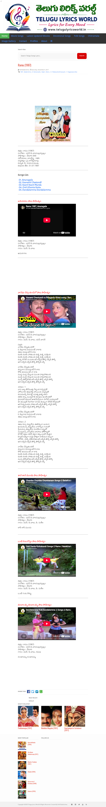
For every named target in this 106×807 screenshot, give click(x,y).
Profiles (34, 41)
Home (5, 35)
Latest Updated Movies (38, 35)
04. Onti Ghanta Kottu (30, 187)
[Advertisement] (53, 90)
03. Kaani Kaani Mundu (30, 184)
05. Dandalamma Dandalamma (35, 189)
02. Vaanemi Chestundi (30, 182)
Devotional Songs (62, 35)
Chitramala (93, 35)
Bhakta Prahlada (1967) (32, 763)
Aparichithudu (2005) (31, 743)
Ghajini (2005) (31, 772)
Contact (23, 41)
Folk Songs (79, 35)
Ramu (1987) (24, 65)
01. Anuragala (26, 179)
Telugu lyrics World (33, 804)
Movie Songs (17, 35)
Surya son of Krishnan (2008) (32, 782)
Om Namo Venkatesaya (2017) (33, 753)
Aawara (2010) (32, 791)
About (44, 41)
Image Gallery (9, 41)
